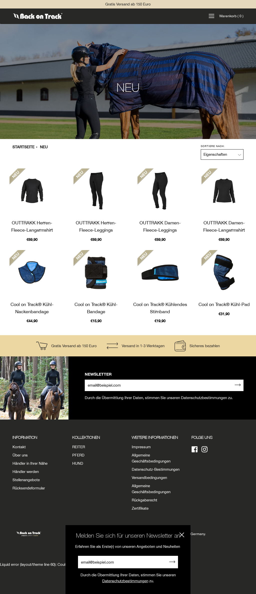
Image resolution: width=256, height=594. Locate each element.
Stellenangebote (26, 480)
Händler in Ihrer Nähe (30, 463)
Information (24, 437)
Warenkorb (231, 16)
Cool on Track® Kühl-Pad (224, 304)
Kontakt (19, 447)
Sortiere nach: (213, 146)
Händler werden (25, 471)
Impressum (141, 447)
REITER (78, 447)
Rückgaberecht (144, 500)
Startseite (23, 147)
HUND (77, 463)
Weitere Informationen (155, 437)
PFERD (78, 455)
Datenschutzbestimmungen (125, 581)
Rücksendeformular (28, 488)
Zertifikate (140, 508)
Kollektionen (86, 437)
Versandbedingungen (149, 477)
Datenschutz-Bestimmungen (156, 469)
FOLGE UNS (202, 437)
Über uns (20, 455)
